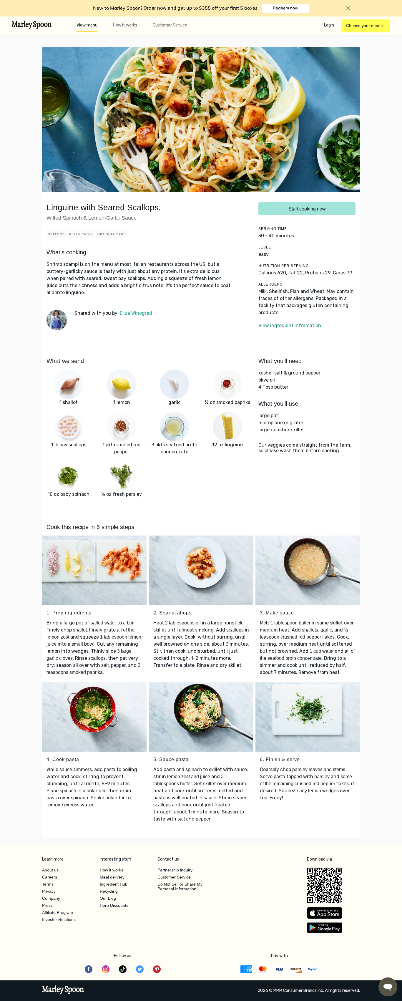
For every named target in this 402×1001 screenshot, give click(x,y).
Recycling (109, 891)
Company (51, 898)
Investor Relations (59, 919)
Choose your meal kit (366, 25)
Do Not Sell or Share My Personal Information (179, 886)
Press (47, 905)
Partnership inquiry (174, 870)
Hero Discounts (114, 905)
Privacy (49, 891)
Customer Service (170, 25)
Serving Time (272, 229)
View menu (87, 25)
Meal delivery (112, 877)
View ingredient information (289, 325)
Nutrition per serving (283, 266)
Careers (49, 877)
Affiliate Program (57, 912)
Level (264, 247)
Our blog (108, 898)
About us (50, 870)
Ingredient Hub (113, 884)
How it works (125, 25)
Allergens (270, 284)
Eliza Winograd (136, 313)
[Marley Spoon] (63, 990)
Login (329, 25)
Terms (48, 884)
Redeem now (285, 8)
